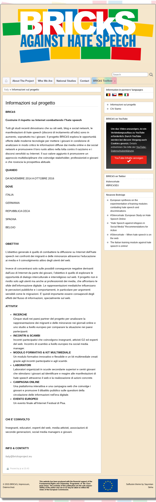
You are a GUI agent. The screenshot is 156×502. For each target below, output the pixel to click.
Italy (6, 89)
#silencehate (112, 181)
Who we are (45, 80)
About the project (23, 80)
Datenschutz (9, 487)
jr (20, 468)
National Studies (66, 80)
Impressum (24, 484)
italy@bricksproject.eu (19, 456)
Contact (84, 80)
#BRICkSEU (112, 185)
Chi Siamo (115, 108)
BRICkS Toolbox (102, 80)
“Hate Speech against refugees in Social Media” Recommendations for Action (129, 227)
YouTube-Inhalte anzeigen (129, 158)
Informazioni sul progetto (123, 104)
